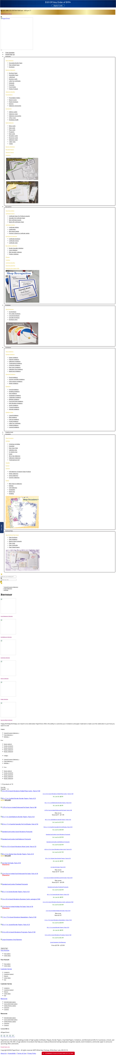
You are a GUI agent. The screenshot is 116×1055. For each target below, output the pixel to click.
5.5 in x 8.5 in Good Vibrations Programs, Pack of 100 (58, 935)
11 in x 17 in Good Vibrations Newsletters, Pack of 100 (58, 920)
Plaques (8, 257)
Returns (6, 976)
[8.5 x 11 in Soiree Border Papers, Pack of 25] (15, 892)
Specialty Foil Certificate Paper (17, 218)
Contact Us (7, 972)
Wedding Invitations (14, 391)
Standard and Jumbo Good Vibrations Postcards (58, 834)
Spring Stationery (13, 475)
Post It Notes (12, 87)
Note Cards (12, 128)
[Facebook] (7, 1037)
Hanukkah (11, 446)
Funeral (7, 465)
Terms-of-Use (21, 1053)
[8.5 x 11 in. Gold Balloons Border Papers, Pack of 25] (18, 817)
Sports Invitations (13, 405)
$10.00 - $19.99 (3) (8, 746)
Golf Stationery (13, 487)
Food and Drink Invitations (16, 401)
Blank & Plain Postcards (15, 541)
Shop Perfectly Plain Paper (12, 535)
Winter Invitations (13, 383)
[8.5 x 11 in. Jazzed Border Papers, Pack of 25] (15, 925)
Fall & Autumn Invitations (15, 381)
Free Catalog (7, 953)
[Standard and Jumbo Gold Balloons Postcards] (16, 839)
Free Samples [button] (9, 52)
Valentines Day (13, 450)
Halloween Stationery (14, 458)
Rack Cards (12, 134)
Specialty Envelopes (14, 317)
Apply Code (58, 6)
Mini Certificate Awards (15, 220)
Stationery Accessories (15, 105)
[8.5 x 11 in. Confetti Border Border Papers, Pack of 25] (18, 798)
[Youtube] (2, 1037)
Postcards (11, 85)
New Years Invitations (15, 367)
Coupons (6, 1009)
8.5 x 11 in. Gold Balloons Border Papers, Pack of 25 (58, 819)
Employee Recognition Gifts (12, 268)
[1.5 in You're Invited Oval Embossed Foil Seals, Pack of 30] (19, 874)
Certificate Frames (14, 241)
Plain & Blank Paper (14, 65)
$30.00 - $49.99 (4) (8, 749)
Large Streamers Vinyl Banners (58, 942)
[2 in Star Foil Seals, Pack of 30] (11, 863)
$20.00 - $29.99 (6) (8, 748)
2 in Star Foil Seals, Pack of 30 (58, 867)
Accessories (9, 108)
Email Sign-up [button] (10, 54)
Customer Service (6, 969)
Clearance (6, 1007)
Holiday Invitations (10, 354)
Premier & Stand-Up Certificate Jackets (19, 233)
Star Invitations (13, 393)
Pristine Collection (14, 254)
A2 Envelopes (12, 312)
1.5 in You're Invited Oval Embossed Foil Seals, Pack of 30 (58, 877)
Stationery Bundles (10, 92)
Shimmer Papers (10, 152)
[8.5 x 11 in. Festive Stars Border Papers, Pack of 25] (17, 854)
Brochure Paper (13, 73)
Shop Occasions (9, 438)
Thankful (8, 463)
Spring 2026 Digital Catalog (10, 1004)
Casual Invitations (13, 415)
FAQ (5, 980)
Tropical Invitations (14, 407)
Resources (4, 999)
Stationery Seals (13, 114)
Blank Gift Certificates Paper (16, 222)
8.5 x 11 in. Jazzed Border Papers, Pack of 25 (58, 927)
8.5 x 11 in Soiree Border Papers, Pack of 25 (58, 894)
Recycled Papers (10, 149)
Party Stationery (8, 588)
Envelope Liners (13, 319)
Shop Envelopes (10, 309)
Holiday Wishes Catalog (10, 1005)
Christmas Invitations (14, 365)
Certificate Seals (13, 243)
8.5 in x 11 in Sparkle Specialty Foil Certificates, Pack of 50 (58, 827)
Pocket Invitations (13, 421)
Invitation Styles (9, 412)
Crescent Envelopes (14, 315)
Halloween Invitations (14, 361)
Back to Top (4, 948)
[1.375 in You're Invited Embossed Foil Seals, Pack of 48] (18, 807)
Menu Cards (12, 126)
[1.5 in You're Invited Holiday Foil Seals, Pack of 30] (17, 906)
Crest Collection (13, 250)
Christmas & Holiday (14, 444)
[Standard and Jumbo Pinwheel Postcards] (14, 884)
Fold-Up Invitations (14, 419)
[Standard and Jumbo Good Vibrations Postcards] (16, 832)
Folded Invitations (13, 425)
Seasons (8, 468)
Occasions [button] (8, 434)
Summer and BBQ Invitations (17, 379)
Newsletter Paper (13, 75)
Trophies (8, 260)
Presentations (9, 94)
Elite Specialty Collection (15, 252)
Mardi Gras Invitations (15, 371)
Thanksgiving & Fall (14, 460)
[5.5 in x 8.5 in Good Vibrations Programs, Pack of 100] (18, 932)
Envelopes (12, 67)
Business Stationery (10, 70)
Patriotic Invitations (14, 359)
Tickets (11, 143)
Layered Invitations (14, 427)
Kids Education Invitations (16, 403)
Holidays (8, 441)
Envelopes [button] (8, 305)
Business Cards (13, 79)
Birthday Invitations (14, 399)
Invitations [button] (8, 347)
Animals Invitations (14, 409)
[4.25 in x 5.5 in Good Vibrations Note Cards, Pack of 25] (18, 846)
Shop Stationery (9, 60)
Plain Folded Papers (14, 547)
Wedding (11, 493)
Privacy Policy (32, 1053)
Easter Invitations (13, 357)
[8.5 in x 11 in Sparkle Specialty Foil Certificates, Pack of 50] (19, 824)
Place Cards (12, 130)
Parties (7, 480)
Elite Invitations (13, 417)
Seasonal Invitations (10, 374)
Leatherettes (12, 229)
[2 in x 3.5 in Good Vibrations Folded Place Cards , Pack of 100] (20, 791)
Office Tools (12, 118)
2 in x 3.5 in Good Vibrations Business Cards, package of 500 (58, 902)
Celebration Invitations (15, 397)
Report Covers (13, 100)
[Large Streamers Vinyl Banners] (11, 940)
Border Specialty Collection (16, 248)
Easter (10, 454)
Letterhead (12, 77)
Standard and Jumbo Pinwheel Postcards (58, 887)
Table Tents (12, 142)
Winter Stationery (13, 473)
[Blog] (5, 1037)
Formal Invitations (14, 389)
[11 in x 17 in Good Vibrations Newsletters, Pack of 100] (18, 917)
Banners (11, 104)
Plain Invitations (13, 539)
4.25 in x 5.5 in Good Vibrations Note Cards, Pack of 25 (58, 849)
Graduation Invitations (15, 395)
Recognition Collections (11, 246)
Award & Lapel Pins (10, 265)
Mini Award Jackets (14, 231)
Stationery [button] (8, 56)
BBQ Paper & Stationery (15, 483)
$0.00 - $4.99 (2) (8, 744)
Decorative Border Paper (15, 63)
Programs (11, 132)
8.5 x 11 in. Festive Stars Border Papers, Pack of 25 (58, 858)
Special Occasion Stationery (11, 587)
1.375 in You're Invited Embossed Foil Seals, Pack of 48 (58, 810)
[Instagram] (13, 1037)
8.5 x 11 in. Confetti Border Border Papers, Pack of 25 (58, 802)
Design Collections (10, 147)
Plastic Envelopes (13, 102)
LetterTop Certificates (15, 81)
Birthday (11, 486)
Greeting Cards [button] (9, 432)
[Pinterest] (10, 1037)
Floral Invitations (13, 377)
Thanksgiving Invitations (15, 363)
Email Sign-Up (5, 1047)
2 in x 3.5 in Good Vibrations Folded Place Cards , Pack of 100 (58, 794)
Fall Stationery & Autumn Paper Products (20, 471)
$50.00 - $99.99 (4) (8, 751)
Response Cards (13, 138)
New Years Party (13, 448)
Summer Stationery (14, 477)
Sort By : (3, 787)
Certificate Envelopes (14, 239)
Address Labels (13, 112)
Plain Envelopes (13, 537)
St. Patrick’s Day (13, 452)
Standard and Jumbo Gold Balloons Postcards (58, 842)
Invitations (8, 155)
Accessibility (12, 1053)
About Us (4, 1053)
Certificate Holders (10, 225)
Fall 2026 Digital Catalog (10, 1002)
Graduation (12, 489)
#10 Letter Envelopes (14, 313)
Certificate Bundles (10, 263)
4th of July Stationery (14, 456)
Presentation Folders (14, 98)
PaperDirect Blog (6, 14)
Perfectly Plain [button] (9, 531)
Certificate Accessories (11, 236)
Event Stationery (10, 123)
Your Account (5, 950)
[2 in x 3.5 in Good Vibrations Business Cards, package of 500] (20, 899)
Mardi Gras (12, 491)
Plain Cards (12, 543)
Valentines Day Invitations (16, 369)
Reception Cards (13, 136)
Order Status (7, 955)
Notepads (11, 83)
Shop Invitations (9, 351)
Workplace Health (13, 120)
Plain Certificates (13, 545)
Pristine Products (13, 89)
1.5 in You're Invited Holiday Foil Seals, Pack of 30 (58, 910)
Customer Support (9, 974)
